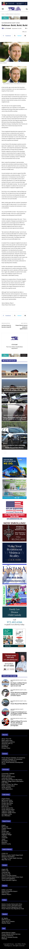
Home (3, 14)
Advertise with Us (7, 743)
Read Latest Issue (7, 740)
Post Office (5, 783)
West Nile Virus (6, 859)
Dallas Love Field (7, 890)
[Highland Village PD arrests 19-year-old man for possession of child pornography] (5, 722)
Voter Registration (7, 789)
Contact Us (5, 745)
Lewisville (4, 837)
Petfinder (4, 939)
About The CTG (6, 739)
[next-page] (5, 453)
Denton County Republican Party (12, 907)
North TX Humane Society (10, 937)
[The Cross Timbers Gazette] (14, 9)
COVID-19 (5, 853)
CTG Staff (8, 28)
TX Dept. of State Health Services (12, 858)
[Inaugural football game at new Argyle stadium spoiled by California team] (5, 712)
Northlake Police (7, 814)
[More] (25, 35)
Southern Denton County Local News (14, 386)
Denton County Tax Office (10, 784)
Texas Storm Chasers (8, 921)
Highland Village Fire (8, 811)
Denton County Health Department (12, 855)
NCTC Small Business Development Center (12, 763)
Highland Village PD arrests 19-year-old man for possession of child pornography (19, 723)
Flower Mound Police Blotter (14, 447)
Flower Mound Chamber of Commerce (13, 758)
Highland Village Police (9, 812)
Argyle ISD (5, 869)
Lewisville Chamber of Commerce (12, 759)
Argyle (4, 825)
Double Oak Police (7, 803)
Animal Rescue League (8, 932)
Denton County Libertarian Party (12, 905)
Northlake (5, 841)
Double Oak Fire (6, 805)
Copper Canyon (6, 828)
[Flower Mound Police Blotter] (14, 435)
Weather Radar (6, 923)
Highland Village (7, 834)
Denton (4, 830)
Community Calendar (8, 773)
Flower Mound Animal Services (11, 934)
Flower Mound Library (8, 776)
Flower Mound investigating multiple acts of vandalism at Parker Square (14, 418)
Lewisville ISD (6, 872)
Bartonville (5, 827)
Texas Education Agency (9, 880)
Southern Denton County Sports (17, 710)
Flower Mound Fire (7, 808)
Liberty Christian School (9, 875)
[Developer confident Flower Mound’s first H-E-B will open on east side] (14, 378)
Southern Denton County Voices (12, 14)
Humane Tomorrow (7, 935)
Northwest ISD (6, 874)
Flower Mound (6, 833)
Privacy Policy (6, 748)
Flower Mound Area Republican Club (13, 908)
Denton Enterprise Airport (9, 891)
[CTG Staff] (3, 28)
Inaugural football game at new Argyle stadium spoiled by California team (19, 713)
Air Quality (5, 918)
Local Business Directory (9, 761)
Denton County (6, 844)
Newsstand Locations (8, 742)
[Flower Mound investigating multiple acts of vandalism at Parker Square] (14, 407)
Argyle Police (6, 798)
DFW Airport (5, 893)
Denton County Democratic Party (12, 904)
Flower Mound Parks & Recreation (12, 779)
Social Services (6, 787)
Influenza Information (8, 856)
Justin (3, 839)
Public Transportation (8, 786)
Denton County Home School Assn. (12, 877)
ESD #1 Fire (5, 806)
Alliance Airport (6, 894)
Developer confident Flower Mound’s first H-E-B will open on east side (14, 389)
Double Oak (5, 831)
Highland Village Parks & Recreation (12, 781)
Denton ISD (5, 871)
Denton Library (6, 775)
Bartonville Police (7, 800)
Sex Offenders (6, 815)
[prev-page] (3, 453)
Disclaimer (5, 746)
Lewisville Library (7, 778)
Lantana (4, 836)
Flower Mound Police (8, 809)
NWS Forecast (6, 920)
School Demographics (8, 878)
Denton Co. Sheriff (7, 802)
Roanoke (4, 842)
